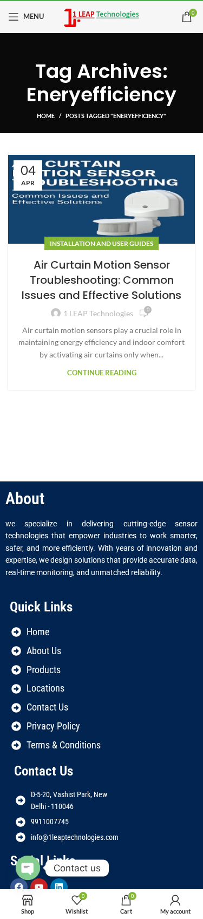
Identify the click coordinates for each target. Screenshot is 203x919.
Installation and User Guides (101, 243)
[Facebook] (19, 887)
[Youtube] (39, 887)
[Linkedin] (59, 887)
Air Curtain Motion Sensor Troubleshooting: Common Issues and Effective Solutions (101, 280)
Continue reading (101, 372)
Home (46, 115)
